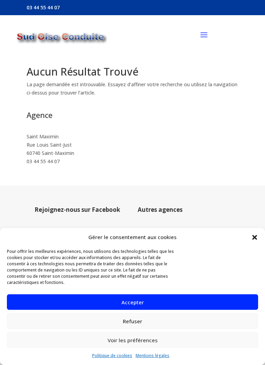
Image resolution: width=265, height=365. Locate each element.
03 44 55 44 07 (43, 161)
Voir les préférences (133, 340)
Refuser (132, 321)
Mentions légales (152, 355)
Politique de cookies (112, 355)
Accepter (132, 302)
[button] (254, 237)
